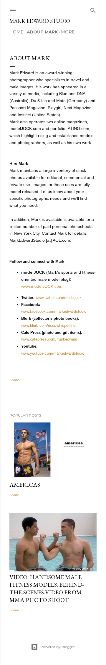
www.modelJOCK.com (41, 286)
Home (16, 32)
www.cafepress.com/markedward (49, 339)
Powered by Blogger (57, 646)
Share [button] (14, 380)
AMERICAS (24, 484)
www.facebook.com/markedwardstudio (53, 311)
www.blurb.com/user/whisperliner (49, 325)
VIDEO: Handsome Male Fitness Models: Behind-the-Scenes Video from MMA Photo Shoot (46, 588)
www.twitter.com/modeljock (59, 297)
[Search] (93, 9)
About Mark (42, 32)
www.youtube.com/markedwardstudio (52, 353)
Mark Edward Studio (39, 21)
